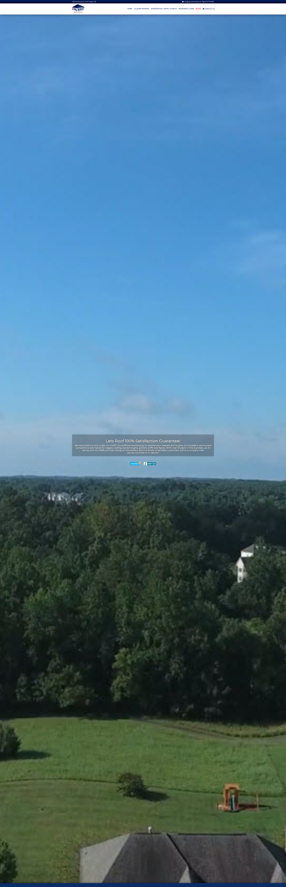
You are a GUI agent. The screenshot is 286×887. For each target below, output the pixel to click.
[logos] (143, 463)
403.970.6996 (209, 2)
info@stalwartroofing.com (193, 2)
